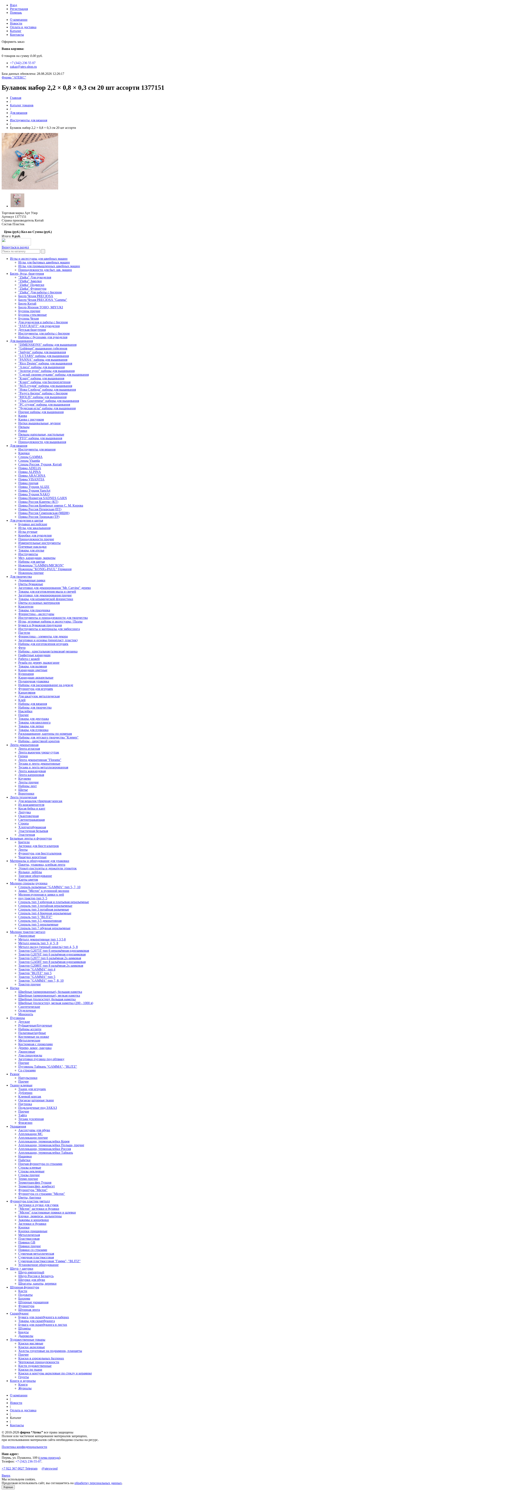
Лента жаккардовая (32, 771)
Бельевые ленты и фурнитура (31, 838)
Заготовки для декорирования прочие (45, 595)
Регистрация (19, 9)
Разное (15, 1074)
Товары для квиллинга (34, 722)
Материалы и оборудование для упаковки (39, 861)
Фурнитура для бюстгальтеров (40, 853)
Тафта (22, 1115)
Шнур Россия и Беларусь (36, 1276)
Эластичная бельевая (33, 831)
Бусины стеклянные (32, 314)
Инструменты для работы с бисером (44, 333)
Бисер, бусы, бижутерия (27, 273)
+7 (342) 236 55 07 (23, 63)
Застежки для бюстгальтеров (38, 846)
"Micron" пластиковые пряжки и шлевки (47, 1212)
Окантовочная (28, 816)
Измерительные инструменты (39, 543)
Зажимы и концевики (33, 1220)
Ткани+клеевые (21, 1085)
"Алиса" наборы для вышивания (41, 367)
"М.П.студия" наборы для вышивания (45, 386)
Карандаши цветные (32, 670)
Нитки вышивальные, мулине (39, 423)
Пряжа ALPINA (29, 472)
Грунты (23, 1377)
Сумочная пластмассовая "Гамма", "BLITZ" (49, 1261)
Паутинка (25, 1104)
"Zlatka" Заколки (30, 281)
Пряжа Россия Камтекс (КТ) (38, 502)
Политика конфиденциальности (24, 1447)
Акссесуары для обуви (34, 1130)
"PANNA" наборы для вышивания (42, 359)
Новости (16, 23)
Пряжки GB (26, 1242)
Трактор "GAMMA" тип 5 (36, 977)
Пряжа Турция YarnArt (34, 490)
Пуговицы (17, 1018)
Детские (24, 1021)
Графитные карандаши (34, 655)
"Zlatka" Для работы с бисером (40, 292)
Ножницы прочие (31, 573)
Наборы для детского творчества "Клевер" (48, 737)
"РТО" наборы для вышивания (40, 438)
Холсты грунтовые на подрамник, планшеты (50, 1351)
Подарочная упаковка (33, 681)
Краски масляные (30, 1343)
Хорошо (8, 1487)
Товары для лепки (31, 726)
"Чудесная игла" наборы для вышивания (47, 408)
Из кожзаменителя (31, 804)
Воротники (26, 793)
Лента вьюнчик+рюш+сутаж (38, 752)
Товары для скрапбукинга (36, 1321)
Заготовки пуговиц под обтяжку (41, 1059)
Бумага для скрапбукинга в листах (42, 1324)
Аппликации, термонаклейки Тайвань (45, 1152)
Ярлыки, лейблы (30, 872)
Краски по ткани (30, 1369)
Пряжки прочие (29, 1246)
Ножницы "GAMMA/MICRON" (41, 565)
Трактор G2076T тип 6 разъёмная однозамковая (52, 954)
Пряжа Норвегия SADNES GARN (42, 498)
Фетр (22, 647)
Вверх (6, 1475)
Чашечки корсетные (32, 857)
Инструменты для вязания (28, 120)
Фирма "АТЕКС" (14, 77)
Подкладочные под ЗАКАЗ (37, 1107)
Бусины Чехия (28, 318)
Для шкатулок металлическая (39, 696)
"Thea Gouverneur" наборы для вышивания (48, 401)
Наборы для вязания (32, 703)
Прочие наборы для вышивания (41, 412)
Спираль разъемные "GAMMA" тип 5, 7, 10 (49, 887)
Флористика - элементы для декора (43, 636)
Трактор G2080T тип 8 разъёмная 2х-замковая (50, 965)
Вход (13, 5)
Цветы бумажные (30, 584)
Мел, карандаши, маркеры (36, 558)
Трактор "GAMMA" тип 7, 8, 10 (41, 980)
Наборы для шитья (31, 561)
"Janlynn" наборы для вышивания (42, 352)
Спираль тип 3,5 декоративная (40, 920)
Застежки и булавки (32, 1223)
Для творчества (21, 576)
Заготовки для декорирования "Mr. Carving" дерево (54, 588)
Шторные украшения (33, 1302)
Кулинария (26, 674)
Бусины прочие (29, 311)
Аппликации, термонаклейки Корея (43, 1141)
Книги (23, 1384)
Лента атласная (29, 748)
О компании (18, 19)
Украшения (18, 1126)
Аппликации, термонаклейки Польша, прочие (51, 1145)
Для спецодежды (30, 1055)
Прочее (23, 715)
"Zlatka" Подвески (31, 285)
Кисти (22, 1291)
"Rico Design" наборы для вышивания (45, 363)
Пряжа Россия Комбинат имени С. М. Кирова (50, 505)
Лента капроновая (31, 775)
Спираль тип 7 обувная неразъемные (44, 928)
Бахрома (24, 1298)
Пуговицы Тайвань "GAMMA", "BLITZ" (47, 1066)
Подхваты (25, 1294)
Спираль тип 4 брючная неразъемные (44, 913)
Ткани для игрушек (32, 1089)
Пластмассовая (28, 1238)
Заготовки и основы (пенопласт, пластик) (48, 640)
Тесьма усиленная (31, 1119)
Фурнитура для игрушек (35, 689)
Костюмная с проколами (35, 1044)
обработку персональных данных (98, 1483)
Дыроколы (25, 1336)
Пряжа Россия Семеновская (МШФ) (43, 513)
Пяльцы (24, 427)
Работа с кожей (29, 659)
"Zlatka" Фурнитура (32, 288)
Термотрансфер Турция (34, 1182)
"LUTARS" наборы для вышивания (43, 356)
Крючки (24, 453)
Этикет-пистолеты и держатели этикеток (47, 868)
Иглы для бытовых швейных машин (44, 262)
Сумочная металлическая (36, 1253)
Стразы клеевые (29, 1167)
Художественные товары (27, 1339)
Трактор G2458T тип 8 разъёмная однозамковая (52, 962)
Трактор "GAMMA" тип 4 (36, 969)
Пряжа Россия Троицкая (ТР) (38, 516)
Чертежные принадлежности (38, 1362)
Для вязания (18, 113)
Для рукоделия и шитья (26, 520)
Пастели (24, 632)
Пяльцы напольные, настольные (41, 434)
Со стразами (27, 1070)
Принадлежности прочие (36, 539)
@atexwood (50, 1468)
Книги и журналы (23, 1381)
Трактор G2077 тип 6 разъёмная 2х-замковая (49, 958)
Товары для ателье (31, 550)
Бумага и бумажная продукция (40, 625)
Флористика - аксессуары (36, 614)
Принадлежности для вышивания (42, 442)
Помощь (16, 12)
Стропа (23, 823)
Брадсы (23, 1332)
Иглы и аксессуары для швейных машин (39, 258)
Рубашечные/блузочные (35, 1025)
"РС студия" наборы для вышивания (44, 404)
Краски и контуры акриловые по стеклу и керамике (55, 1373)
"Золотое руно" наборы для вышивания (46, 371)
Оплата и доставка (23, 27)
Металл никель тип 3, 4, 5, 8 (38, 943)
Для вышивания (21, 341)
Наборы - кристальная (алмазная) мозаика (48, 651)
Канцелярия (26, 692)
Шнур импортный (31, 1272)
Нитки (14, 988)
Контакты (17, 34)
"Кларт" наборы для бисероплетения (44, 382)
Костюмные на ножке (33, 1036)
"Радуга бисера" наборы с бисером (43, 393)
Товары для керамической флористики (45, 599)
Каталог (15, 31)
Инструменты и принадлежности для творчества (53, 617)
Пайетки (24, 1160)
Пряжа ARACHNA (32, 475)
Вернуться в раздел (15, 247)
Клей (22, 700)
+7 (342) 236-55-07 (28, 1461)
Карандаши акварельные (35, 677)
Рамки (22, 430)
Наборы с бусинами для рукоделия (42, 337)
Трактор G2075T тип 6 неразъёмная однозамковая (53, 950)
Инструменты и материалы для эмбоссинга (49, 629)
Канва (22, 415)
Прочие (23, 1063)
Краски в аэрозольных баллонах (41, 1358)
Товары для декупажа (33, 718)
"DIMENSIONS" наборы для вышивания (47, 344)
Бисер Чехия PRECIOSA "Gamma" (42, 300)
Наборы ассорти (29, 1029)
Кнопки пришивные (32, 1231)
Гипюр (23, 756)
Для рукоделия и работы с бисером (43, 322)
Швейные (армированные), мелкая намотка (49, 995)
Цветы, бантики (29, 1197)
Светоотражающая (31, 819)
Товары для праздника (34, 610)
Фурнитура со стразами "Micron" (41, 1194)
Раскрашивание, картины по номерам (45, 733)
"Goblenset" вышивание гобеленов (42, 348)
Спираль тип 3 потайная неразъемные (45, 905)
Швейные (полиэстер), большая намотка (47, 999)
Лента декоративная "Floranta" (39, 760)
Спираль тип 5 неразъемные (38, 924)
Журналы (25, 1388)
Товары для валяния (32, 666)
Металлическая (29, 1235)
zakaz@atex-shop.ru (23, 66)
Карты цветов (28, 879)
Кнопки (24, 1227)
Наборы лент (27, 786)
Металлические (29, 1040)
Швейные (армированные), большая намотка (50, 992)
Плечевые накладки (32, 546)
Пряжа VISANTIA (31, 479)
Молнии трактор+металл (27, 932)
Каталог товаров (21, 105)
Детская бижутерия (32, 329)
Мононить (25, 1014)
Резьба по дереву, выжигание (38, 662)
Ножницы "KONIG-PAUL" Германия (44, 569)
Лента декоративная (24, 745)
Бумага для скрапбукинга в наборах (43, 1317)
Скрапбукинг (19, 1313)
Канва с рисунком (31, 419)
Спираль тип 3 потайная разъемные (43, 909)
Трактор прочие (29, 984)
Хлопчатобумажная (32, 827)
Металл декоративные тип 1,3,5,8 (42, 939)
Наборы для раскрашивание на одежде (45, 685)
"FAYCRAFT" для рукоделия (39, 326)
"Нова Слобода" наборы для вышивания (47, 389)
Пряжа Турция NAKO (34, 494)
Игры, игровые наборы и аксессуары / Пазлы (50, 621)
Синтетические (29, 1006)
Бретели (24, 842)
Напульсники (27, 1078)
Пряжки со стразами (32, 1250)
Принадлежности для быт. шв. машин (45, 270)
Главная (15, 98)
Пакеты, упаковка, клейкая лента (41, 864)
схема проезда (49, 1457)
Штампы (24, 1328)
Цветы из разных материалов (39, 603)
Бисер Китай (27, 303)
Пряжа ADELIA (29, 468)
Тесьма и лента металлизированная (43, 767)
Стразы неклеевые (31, 1171)
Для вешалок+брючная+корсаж (40, 801)
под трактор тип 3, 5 (32, 898)
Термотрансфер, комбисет (36, 1186)
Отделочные (27, 1010)
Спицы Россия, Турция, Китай (40, 464)
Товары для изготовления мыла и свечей (47, 591)
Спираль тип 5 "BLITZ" (35, 917)
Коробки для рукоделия (35, 535)
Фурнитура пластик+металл (30, 1201)
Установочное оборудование (38, 1265)
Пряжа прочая (28, 483)
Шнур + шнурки (21, 1268)
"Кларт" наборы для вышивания (41, 378)
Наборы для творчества (35, 707)
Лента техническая (23, 797)
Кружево (24, 778)
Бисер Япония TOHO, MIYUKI (40, 307)
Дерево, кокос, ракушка (35, 1048)
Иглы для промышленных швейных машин (49, 266)
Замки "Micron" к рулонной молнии (43, 891)
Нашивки (25, 1156)
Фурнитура (26, 1306)
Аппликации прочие (33, 1137)
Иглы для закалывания (34, 528)
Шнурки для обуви (31, 1280)
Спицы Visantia (29, 460)
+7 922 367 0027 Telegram (19, 1468)
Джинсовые (26, 935)
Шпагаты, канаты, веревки (37, 1283)
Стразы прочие (29, 1175)
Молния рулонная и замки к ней (41, 894)
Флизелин (25, 1122)
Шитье (23, 790)
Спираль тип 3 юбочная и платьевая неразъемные (53, 902)
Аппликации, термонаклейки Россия (44, 1149)
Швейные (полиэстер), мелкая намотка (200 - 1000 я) (55, 1003)
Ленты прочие (28, 782)
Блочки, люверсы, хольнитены (40, 1216)
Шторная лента (29, 1309)
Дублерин (25, 1093)
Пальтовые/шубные (32, 1033)
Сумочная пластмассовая (36, 1257)
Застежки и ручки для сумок (38, 1205)
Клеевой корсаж (29, 1096)
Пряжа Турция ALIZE (33, 487)
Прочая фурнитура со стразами (40, 1164)
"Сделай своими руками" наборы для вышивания (53, 374)
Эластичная (26, 834)
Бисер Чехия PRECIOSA (35, 296)
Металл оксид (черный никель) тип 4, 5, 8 (48, 947)
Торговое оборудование (35, 876)
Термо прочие (28, 1179)
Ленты (23, 849)
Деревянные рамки (31, 580)
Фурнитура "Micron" (33, 1190)
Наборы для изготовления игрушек (43, 644)
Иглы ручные (27, 531)
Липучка (24, 812)
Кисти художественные (35, 1366)
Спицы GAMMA (30, 457)
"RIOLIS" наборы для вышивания (42, 397)
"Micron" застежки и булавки (38, 1208)
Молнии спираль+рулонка (28, 883)
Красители (25, 606)
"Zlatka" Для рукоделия (34, 277)
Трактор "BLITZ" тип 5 (35, 973)
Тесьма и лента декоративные (39, 763)
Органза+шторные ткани (36, 1100)
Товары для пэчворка (33, 730)
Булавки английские (32, 524)
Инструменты (28, 554)
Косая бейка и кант (31, 808)
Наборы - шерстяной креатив (39, 741)
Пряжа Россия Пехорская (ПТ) (39, 509)
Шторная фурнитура (24, 1287)
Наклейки (25, 711)
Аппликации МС (30, 1134)
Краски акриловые (31, 1347)
